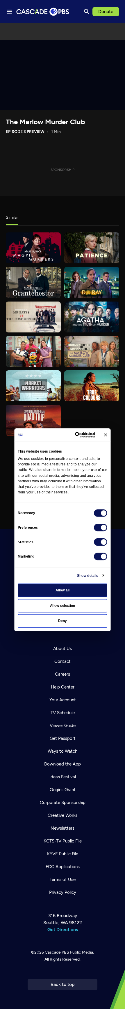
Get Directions (62, 929)
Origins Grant (63, 789)
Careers (62, 674)
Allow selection (62, 605)
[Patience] (91, 247)
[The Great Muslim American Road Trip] (33, 420)
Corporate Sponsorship (62, 802)
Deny (62, 621)
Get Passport (63, 738)
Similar (12, 217)
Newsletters (62, 828)
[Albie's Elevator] (33, 351)
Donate (105, 11)
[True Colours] (91, 385)
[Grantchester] (33, 282)
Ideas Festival (62, 776)
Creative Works (62, 815)
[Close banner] (105, 435)
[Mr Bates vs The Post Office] (33, 317)
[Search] (86, 11)
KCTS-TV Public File (63, 841)
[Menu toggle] (9, 11)
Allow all (63, 590)
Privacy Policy (62, 892)
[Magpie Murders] (33, 247)
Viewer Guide (63, 725)
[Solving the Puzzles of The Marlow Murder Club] (91, 351)
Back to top (63, 984)
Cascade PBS (57, 952)
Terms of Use (63, 879)
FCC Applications (63, 866)
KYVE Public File (62, 853)
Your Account (62, 700)
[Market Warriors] (33, 385)
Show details (87, 575)
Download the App (62, 764)
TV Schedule (63, 712)
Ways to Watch (62, 751)
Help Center (62, 687)
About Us (62, 648)
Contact (62, 661)
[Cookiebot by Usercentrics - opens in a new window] (75, 435)
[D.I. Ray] (91, 282)
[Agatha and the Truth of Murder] (91, 317)
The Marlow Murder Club (45, 122)
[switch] (100, 527)
